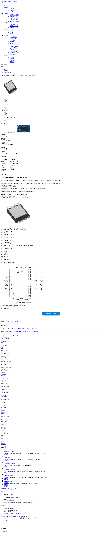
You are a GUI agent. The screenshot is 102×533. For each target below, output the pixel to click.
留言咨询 (6, 520)
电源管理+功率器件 (15, 21)
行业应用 (6, 483)
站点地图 (22, 518)
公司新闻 (12, 8)
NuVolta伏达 (13, 38)
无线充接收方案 (14, 26)
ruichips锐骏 (13, 49)
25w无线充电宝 (8, 457)
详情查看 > (3, 356)
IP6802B (3, 375)
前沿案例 (12, 33)
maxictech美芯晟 (14, 52)
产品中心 (6, 13)
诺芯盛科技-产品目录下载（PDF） (13, 513)
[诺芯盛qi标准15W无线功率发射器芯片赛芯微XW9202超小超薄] (3, 341)
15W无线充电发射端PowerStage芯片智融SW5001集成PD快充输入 (22, 331)
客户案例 (12, 30)
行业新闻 (12, 10)
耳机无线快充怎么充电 (10, 469)
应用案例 (12, 32)
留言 (2, 3)
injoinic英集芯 (13, 37)
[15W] (23, 132)
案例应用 (6, 29)
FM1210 (3, 359)
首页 (5, 5)
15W (5, 73)
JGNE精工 (12, 54)
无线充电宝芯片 (14, 18)
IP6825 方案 (4, 430)
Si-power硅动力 (13, 51)
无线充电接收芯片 (14, 16)
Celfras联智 (12, 40)
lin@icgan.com (10, 500)
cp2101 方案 (4, 396)
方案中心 (6, 22)
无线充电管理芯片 (8, 475)
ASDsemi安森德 (14, 44)
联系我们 (12, 62)
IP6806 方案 (4, 413)
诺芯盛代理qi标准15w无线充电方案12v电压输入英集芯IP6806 (21, 328)
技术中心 (12, 12)
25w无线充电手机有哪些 (10, 463)
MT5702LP (3, 342)
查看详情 (6, 454)
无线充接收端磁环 (8, 481)
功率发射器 (15, 321)
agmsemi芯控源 (13, 48)
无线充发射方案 (14, 24)
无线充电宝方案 (14, 27)
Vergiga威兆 (13, 41)
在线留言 (6, 153)
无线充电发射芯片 (14, 15)
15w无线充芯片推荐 (9, 451)
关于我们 (6, 55)
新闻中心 (6, 7)
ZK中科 (12, 43)
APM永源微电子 (14, 46)
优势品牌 (6, 35)
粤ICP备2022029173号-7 (31, 518)
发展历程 (12, 60)
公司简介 (12, 57)
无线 (11, 321)
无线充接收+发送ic (14, 19)
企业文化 (12, 59)
